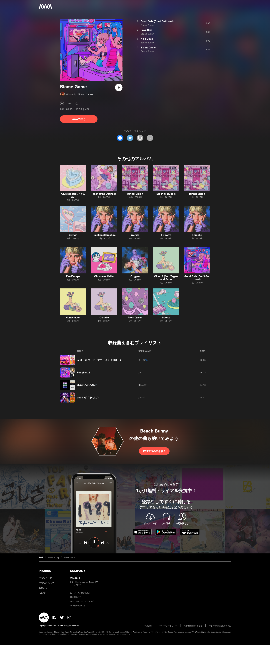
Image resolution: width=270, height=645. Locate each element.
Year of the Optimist (104, 193)
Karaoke (197, 235)
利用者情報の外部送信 (193, 625)
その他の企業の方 (77, 605)
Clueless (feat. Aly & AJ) (73, 195)
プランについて (46, 583)
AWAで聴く (78, 119)
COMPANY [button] (77, 571)
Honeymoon (73, 317)
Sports (166, 317)
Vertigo (73, 235)
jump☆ (141, 397)
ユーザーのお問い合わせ (80, 592)
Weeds (135, 235)
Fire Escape (73, 276)
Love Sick (146, 30)
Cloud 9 (104, 317)
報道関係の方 (75, 597)
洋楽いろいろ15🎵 (87, 385)
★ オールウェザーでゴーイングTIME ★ (99, 360)
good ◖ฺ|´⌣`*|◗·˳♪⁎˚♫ (88, 397)
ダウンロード (45, 578)
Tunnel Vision (135, 193)
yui (139, 372)
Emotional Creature (104, 235)
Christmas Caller (104, 276)
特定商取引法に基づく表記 (220, 625)
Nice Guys (147, 38)
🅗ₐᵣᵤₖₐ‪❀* (142, 384)
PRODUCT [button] (46, 571)
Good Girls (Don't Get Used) (157, 21)
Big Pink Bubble (166, 193)
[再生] (118, 87)
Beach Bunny (85, 94)
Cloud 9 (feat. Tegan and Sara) (166, 277)
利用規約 (148, 625)
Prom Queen (135, 317)
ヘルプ (42, 593)
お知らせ (43, 588)
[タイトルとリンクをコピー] (140, 138)
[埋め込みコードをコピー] (150, 138)
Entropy (166, 235)
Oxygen (135, 276)
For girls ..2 (83, 372)
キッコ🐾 (143, 359)
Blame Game (148, 47)
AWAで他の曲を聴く (154, 451)
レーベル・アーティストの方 (82, 601)
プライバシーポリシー (167, 625)
